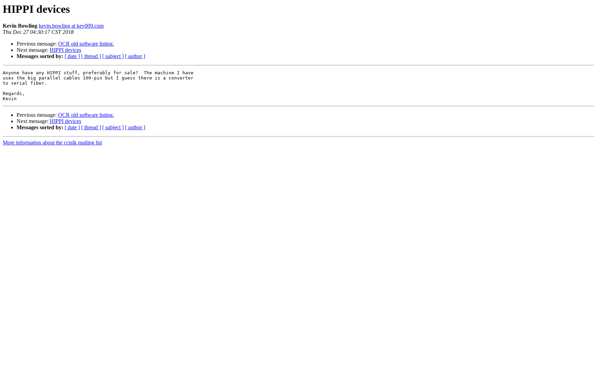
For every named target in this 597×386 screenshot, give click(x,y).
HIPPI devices (65, 50)
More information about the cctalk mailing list (52, 142)
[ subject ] (113, 56)
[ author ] (135, 56)
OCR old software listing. (86, 44)
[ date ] (72, 56)
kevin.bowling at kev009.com (71, 26)
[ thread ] (91, 56)
